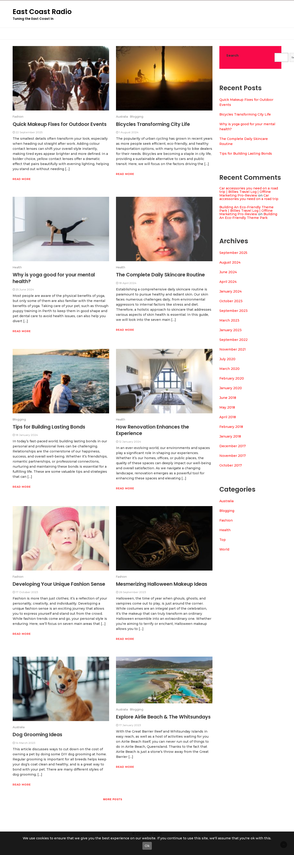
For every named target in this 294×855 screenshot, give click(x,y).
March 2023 (229, 320)
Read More (22, 179)
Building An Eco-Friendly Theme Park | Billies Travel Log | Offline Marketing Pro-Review (246, 210)
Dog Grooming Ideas (37, 734)
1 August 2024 (129, 132)
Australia (122, 116)
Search (232, 55)
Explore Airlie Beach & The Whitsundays (163, 716)
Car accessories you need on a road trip (248, 197)
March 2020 (229, 369)
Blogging (136, 116)
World (224, 549)
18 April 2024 (127, 283)
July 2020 (227, 359)
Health (17, 267)
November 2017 (232, 456)
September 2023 (233, 311)
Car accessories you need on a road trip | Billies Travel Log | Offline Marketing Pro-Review (248, 191)
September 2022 (233, 340)
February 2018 (231, 427)
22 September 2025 (29, 132)
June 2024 (228, 272)
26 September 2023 (132, 592)
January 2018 (230, 436)
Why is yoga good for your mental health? (54, 277)
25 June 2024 (25, 289)
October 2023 (231, 301)
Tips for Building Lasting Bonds (49, 426)
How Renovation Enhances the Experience (152, 430)
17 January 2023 (130, 725)
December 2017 (232, 446)
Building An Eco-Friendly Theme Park (248, 216)
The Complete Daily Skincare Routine (160, 274)
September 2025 (233, 253)
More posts (112, 799)
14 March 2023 (25, 743)
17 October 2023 (27, 592)
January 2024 (230, 291)
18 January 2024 (27, 435)
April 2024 (228, 282)
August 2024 (229, 262)
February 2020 (231, 378)
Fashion (18, 116)
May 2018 (227, 407)
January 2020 (230, 388)
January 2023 (230, 330)
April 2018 (227, 417)
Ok (147, 846)
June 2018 (227, 398)
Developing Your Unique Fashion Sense (59, 584)
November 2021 (232, 349)
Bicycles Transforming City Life (153, 124)
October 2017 (230, 465)
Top (222, 540)
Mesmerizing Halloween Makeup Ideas (161, 584)
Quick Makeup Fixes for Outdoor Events (60, 124)
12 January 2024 (130, 441)
